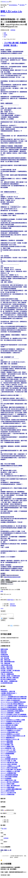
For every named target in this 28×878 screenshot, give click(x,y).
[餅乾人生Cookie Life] (1, 851)
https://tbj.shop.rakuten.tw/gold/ (12, 577)
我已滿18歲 (3, 875)
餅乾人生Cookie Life (11, 11)
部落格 (5, 34)
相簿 (5, 33)
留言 (12, 599)
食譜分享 (12, 604)
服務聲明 (16, 857)
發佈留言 (3, 620)
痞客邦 (9, 599)
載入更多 (3, 611)
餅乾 (2, 591)
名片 (5, 36)
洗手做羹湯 (13, 605)
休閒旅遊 (12, 30)
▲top (2, 608)
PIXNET (7, 855)
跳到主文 (3, 15)
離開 (9, 875)
